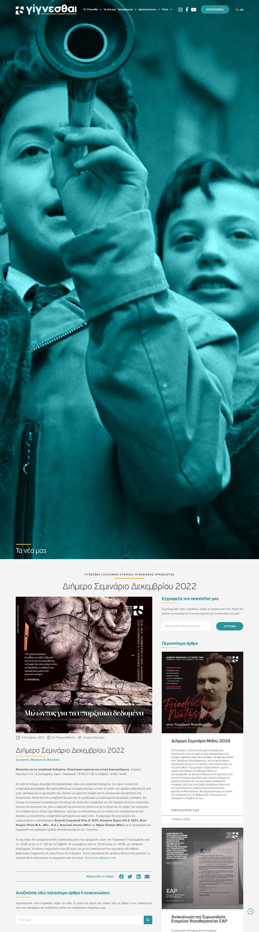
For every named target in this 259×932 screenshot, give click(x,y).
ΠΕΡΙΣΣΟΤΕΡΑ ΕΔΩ (185, 810)
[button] (121, 876)
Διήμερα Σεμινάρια (93, 737)
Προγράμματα (125, 9)
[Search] (148, 920)
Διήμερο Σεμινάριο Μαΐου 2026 (200, 741)
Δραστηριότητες (147, 9)
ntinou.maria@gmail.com (100, 858)
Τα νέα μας (110, 9)
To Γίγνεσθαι (90, 9)
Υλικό (165, 9)
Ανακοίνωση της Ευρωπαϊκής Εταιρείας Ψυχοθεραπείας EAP (199, 919)
